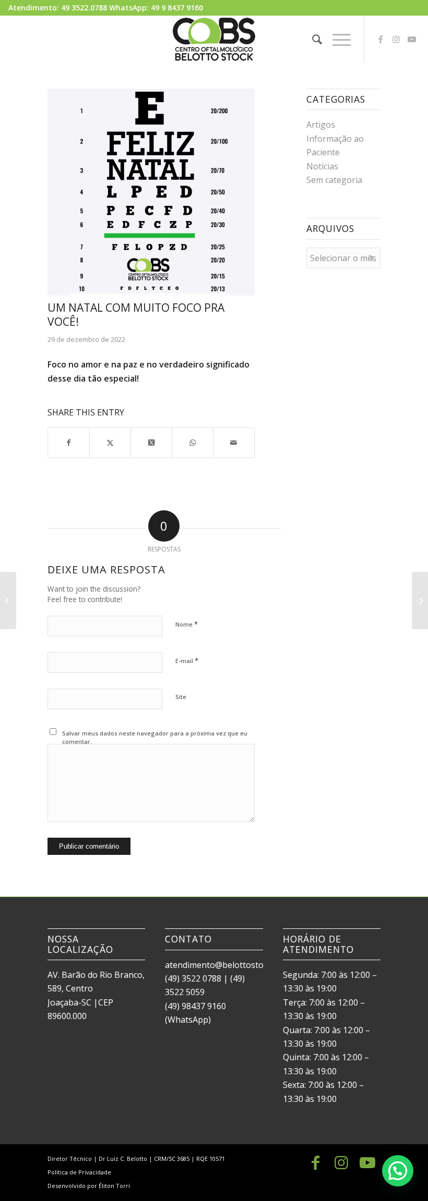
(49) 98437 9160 (195, 1006)
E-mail (186, 660)
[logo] (214, 39)
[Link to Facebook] (380, 39)
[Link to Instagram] (396, 39)
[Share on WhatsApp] (192, 442)
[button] (397, 1170)
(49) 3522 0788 (193, 978)
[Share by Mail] (233, 442)
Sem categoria (334, 180)
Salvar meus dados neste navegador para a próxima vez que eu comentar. (154, 737)
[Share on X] (110, 442)
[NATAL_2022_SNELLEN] (151, 192)
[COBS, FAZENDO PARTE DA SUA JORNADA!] (8, 600)
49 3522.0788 (84, 8)
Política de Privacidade (79, 1172)
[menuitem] (312, 39)
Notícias (322, 166)
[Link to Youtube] (412, 39)
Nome (186, 624)
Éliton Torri (114, 1186)
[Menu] (336, 39)
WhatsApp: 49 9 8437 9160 (156, 8)
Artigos (320, 124)
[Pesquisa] (312, 39)
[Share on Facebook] (68, 442)
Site (180, 697)
